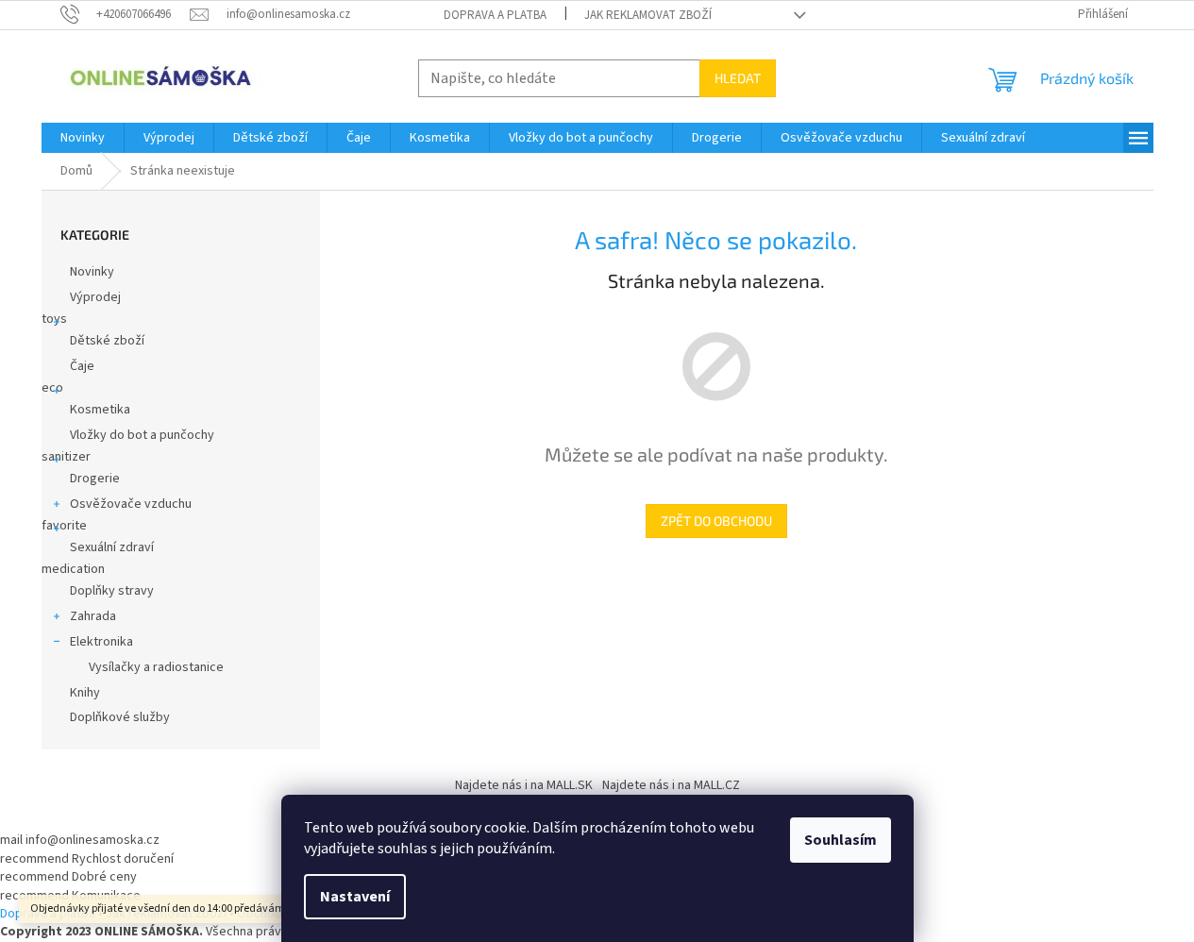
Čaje (82, 366)
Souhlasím (840, 840)
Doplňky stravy (112, 590)
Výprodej (95, 297)
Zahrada (93, 616)
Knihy (85, 692)
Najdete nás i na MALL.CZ (671, 785)
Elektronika (101, 641)
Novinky (92, 271)
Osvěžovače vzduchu (131, 504)
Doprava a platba (495, 15)
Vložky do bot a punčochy (142, 435)
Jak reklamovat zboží (648, 15)
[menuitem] (83, 138)
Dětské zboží (107, 340)
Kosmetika (100, 409)
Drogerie (95, 478)
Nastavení (355, 896)
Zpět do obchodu (716, 521)
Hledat (738, 78)
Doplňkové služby (120, 717)
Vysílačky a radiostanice (156, 667)
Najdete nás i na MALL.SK (524, 785)
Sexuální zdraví (112, 547)
